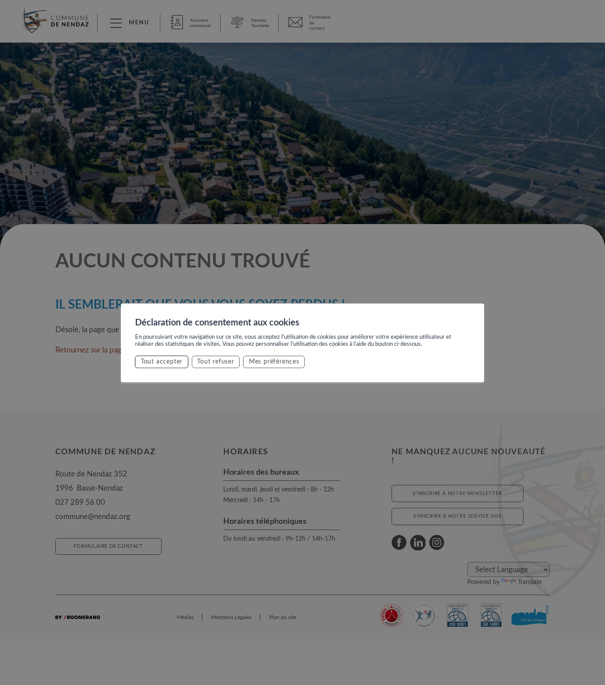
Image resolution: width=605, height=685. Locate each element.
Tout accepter (161, 361)
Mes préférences (274, 361)
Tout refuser (215, 361)
